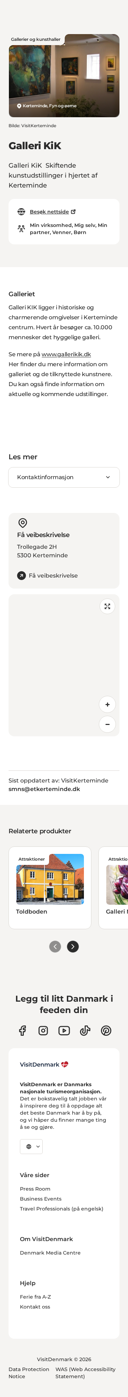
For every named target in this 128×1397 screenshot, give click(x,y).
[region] (64, 665)
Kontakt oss (35, 1307)
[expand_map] (107, 606)
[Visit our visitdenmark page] (64, 1030)
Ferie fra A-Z (35, 1297)
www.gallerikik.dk (66, 354)
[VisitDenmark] (44, 1064)
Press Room (35, 1189)
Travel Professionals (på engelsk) (61, 1209)
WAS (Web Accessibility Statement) (85, 1373)
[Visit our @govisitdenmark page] (85, 1030)
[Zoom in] (107, 704)
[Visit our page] (43, 1030)
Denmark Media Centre (50, 1253)
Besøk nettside (49, 212)
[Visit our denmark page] (22, 1030)
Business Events (41, 1199)
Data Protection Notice (29, 1373)
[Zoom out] (107, 724)
